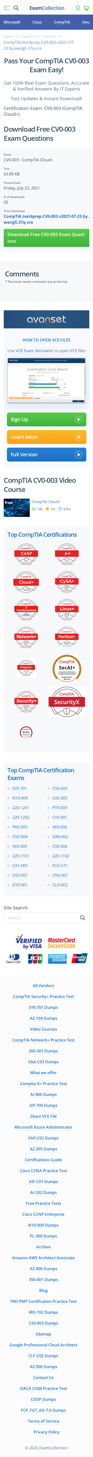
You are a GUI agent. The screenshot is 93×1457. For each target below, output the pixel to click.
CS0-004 (59, 846)
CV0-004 (20, 836)
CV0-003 (49, 36)
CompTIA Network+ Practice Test (43, 1040)
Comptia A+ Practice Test (43, 1083)
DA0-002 (60, 836)
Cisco (37, 22)
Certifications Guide (43, 1160)
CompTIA (62, 22)
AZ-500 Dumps (43, 1366)
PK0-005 (20, 827)
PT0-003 (59, 807)
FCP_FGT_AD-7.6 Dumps (43, 1410)
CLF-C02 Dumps (43, 1356)
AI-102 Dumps (43, 1192)
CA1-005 (20, 865)
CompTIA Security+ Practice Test (43, 996)
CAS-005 (59, 798)
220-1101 (20, 856)
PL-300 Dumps (43, 1236)
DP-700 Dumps (44, 1105)
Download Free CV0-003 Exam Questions (46, 237)
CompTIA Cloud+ (46, 501)
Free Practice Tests (43, 1203)
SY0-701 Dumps (43, 1007)
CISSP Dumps (43, 1399)
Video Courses (43, 1029)
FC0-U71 (60, 865)
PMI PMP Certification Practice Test (43, 1301)
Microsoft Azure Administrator (43, 1127)
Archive (43, 1247)
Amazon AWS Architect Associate (43, 1258)
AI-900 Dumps (43, 1094)
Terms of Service (43, 1421)
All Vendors (43, 985)
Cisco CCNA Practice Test (43, 1170)
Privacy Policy (46, 1432)
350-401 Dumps (43, 1279)
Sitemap (43, 1334)
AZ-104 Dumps (43, 1018)
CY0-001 (59, 817)
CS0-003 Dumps (43, 1323)
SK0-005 (19, 846)
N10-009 (20, 798)
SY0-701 (19, 788)
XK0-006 (59, 827)
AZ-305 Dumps (43, 1149)
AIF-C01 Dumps (43, 1181)
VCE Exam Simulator (34, 350)
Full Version (24, 454)
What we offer (43, 1072)
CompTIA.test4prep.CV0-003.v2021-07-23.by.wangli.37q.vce (46, 219)
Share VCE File (43, 1116)
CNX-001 (60, 875)
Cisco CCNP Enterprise (43, 1214)
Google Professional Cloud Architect (43, 1345)
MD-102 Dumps (43, 1312)
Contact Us (43, 1377)
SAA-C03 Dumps (43, 1062)
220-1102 (60, 856)
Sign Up (19, 419)
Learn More (24, 437)
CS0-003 (59, 788)
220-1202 (20, 817)
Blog (43, 1290)
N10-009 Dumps (43, 1225)
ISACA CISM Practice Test (43, 1388)
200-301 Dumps (43, 1051)
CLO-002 (60, 885)
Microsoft (12, 22)
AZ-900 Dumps (43, 1268)
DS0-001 (20, 875)
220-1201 (20, 807)
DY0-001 (20, 885)
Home (8, 36)
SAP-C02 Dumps (43, 1138)
